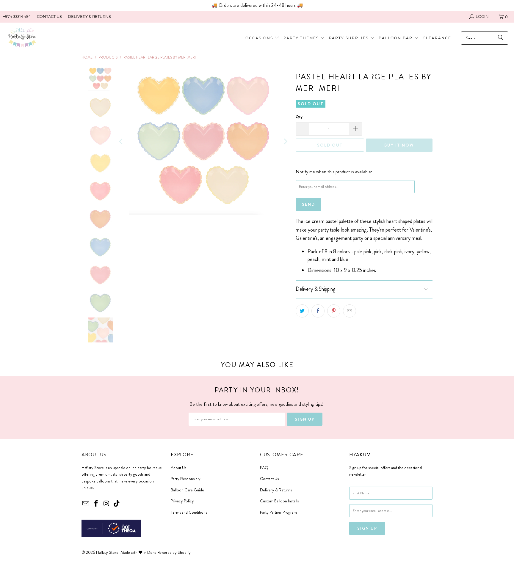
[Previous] (121, 141)
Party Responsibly (185, 479)
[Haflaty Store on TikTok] (116, 504)
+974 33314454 (17, 16)
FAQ (264, 468)
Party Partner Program (278, 512)
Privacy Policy (182, 501)
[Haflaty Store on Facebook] (96, 504)
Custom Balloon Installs (279, 501)
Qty (299, 117)
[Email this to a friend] (349, 310)
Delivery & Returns (276, 490)
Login (482, 16)
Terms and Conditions (189, 512)
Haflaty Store (107, 552)
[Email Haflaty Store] (86, 504)
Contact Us (269, 479)
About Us (178, 468)
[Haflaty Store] (22, 38)
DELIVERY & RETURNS (89, 16)
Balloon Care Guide (187, 490)
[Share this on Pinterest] (333, 310)
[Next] (285, 141)
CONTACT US (49, 16)
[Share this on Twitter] (302, 310)
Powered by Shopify (174, 552)
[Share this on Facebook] (318, 310)
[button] (304, 38)
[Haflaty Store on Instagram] (106, 504)
